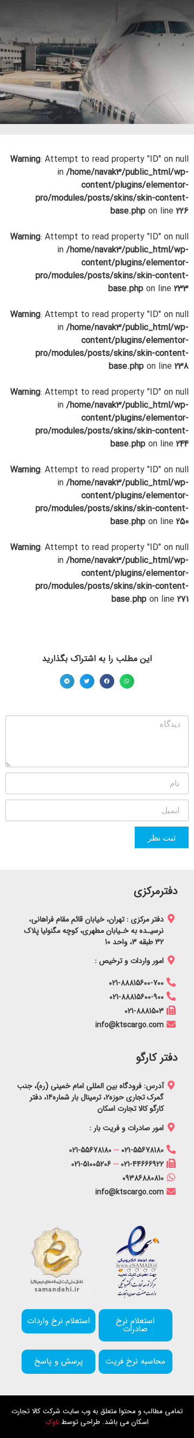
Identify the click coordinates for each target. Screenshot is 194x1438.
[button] (127, 681)
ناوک (52, 1422)
